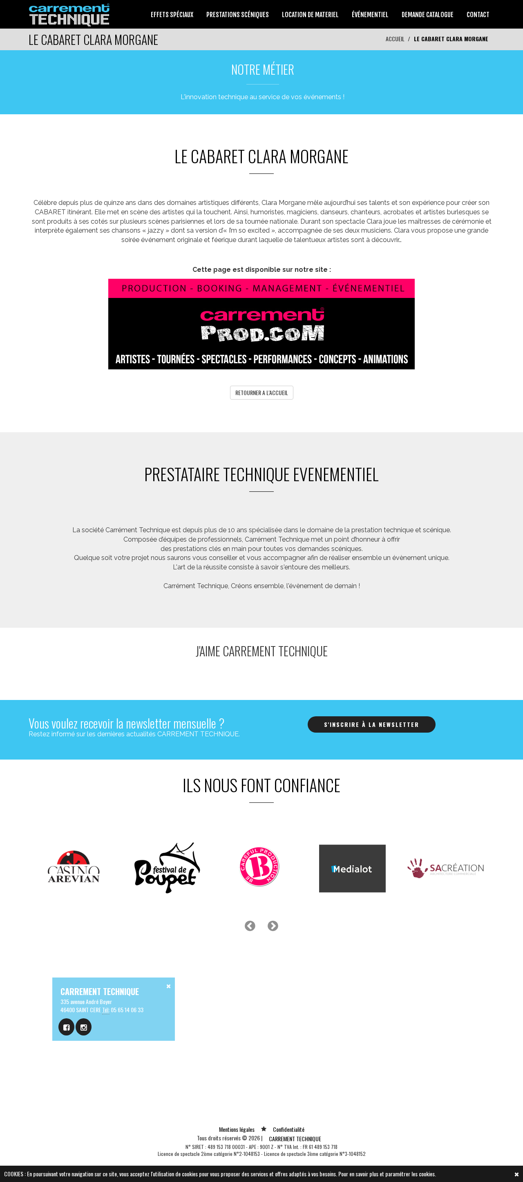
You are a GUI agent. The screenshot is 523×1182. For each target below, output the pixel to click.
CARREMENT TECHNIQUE (295, 1138)
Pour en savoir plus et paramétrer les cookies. (387, 1173)
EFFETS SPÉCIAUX (172, 15)
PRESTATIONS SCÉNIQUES (237, 15)
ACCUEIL (395, 38)
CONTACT (478, 15)
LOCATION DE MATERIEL (310, 15)
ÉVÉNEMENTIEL (370, 15)
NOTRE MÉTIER (262, 69)
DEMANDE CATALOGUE (428, 15)
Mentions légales (237, 1129)
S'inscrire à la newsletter (371, 724)
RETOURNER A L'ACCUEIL (261, 392)
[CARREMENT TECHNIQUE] (70, 13)
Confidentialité (288, 1129)
